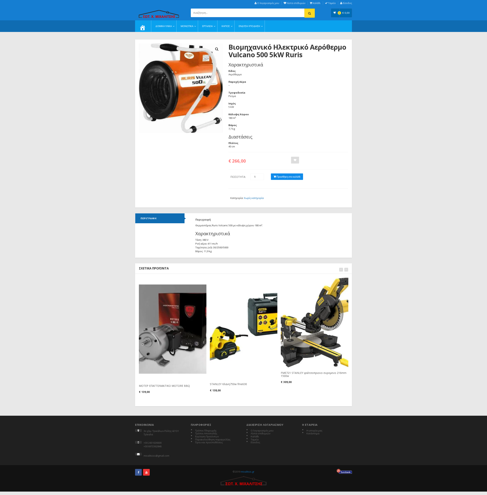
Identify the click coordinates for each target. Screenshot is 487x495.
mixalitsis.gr (247, 471)
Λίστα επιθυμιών (295, 3)
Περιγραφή (149, 218)
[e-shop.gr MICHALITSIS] (159, 12)
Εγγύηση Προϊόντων (207, 436)
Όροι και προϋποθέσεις (209, 442)
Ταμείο (332, 3)
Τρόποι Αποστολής (206, 433)
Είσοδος (347, 3)
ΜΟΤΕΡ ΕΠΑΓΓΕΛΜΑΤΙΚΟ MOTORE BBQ (164, 386)
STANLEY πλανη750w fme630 (228, 384)
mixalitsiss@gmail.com (156, 455)
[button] (216, 49)
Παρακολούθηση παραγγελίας (212, 439)
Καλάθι (316, 3)
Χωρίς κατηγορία (254, 198)
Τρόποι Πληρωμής (205, 430)
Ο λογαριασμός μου (268, 3)
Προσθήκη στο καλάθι (288, 176)
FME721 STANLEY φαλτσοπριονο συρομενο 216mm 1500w (313, 374)
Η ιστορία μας (314, 430)
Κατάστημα (312, 433)
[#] (138, 472)
